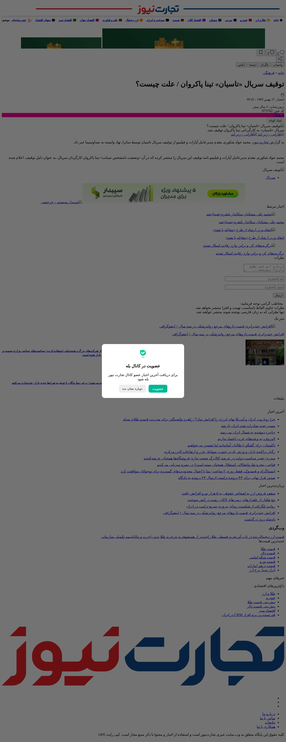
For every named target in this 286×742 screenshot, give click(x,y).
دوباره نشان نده (132, 388)
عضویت (158, 389)
